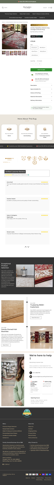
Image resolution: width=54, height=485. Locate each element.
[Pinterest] (6, 464)
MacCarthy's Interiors (37, 31)
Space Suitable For (35, 89)
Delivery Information (36, 100)
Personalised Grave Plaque (15, 17)
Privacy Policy (32, 433)
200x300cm (35, 55)
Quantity (36, 61)
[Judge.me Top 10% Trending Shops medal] (35, 162)
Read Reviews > (36, 317)
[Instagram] (5, 464)
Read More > (6, 345)
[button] (26, 247)
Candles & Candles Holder (31, 17)
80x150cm (42, 47)
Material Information (36, 96)
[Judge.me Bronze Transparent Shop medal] (40, 158)
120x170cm (34, 51)
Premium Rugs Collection (11, 13)
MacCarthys (8, 474)
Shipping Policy (32, 431)
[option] (14, 36)
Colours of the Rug (35, 93)
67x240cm (34, 47)
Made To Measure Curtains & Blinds (40, 13)
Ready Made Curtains (25, 13)
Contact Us (42, 17)
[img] (8, 175)
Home (3, 22)
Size (31, 44)
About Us (30, 426)
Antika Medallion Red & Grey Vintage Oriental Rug (17, 22)
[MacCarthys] (27, 8)
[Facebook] (3, 464)
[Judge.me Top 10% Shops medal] (46, 158)
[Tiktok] (8, 464)
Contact (30, 428)
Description (33, 85)
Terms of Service (32, 437)
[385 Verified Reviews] (27, 418)
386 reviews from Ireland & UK (20, 175)
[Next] (25, 36)
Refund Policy (32, 435)
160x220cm (43, 51)
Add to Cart (41, 69)
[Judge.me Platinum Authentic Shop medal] (24, 158)
